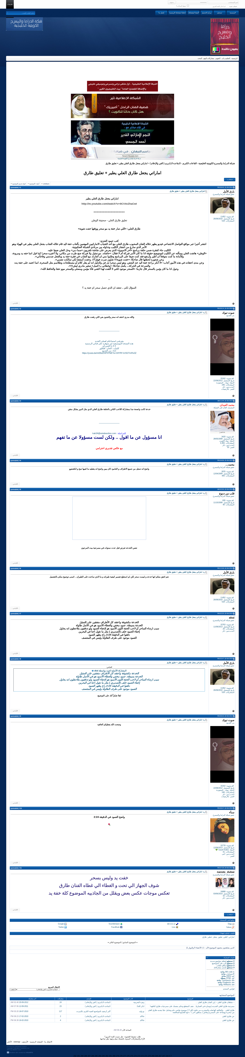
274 (135, 1056)
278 (121, 1056)
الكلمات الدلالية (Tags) (227, 933)
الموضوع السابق (129, 942)
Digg (230, 924)
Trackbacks (226, 980)
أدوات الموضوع (34, 184)
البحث (200, 58)
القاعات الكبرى (189, 163)
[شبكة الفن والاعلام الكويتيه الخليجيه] (122, 117)
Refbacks (227, 985)
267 (160, 1056)
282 (106, 1056)
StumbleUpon (114, 924)
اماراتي (231, 937)
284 (99, 1056)
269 (152, 1056)
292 (74, 1056)
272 (142, 1056)
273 (138, 1056)
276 (128, 1056)
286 (92, 1056)
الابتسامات (230, 974)
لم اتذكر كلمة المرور (219, 6)
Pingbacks (227, 982)
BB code (228, 972)
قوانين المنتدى (228, 989)
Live (173, 927)
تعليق (220, 937)
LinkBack (46, 184)
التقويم (218, 58)
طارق (204, 937)
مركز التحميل (206, 13)
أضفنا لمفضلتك (193, 13)
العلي (225, 937)
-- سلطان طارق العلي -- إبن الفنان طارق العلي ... (215, 1002)
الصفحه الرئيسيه (36, 1042)
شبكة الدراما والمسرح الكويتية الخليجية (216, 163)
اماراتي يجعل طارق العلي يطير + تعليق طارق (122, 172)
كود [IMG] (230, 976)
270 (149, 1056)
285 (96, 1056)
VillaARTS (29, 1052)
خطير (210, 937)
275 (131, 1056)
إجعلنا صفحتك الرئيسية (177, 13)
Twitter (61, 927)
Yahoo (228, 927)
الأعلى (9, 1042)
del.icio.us (171, 924)
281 (110, 1056)
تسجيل (219, 13)
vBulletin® (18, 1046)
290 (82, 1056)
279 (117, 1056)
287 (89, 1056)
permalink (14, 187)
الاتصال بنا (48, 1042)
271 (145, 1056)
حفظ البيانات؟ (181, 6)
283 (103, 1056)
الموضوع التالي (115, 942)
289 (85, 1056)
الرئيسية (233, 13)
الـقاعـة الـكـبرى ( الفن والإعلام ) (165, 163)
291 (78, 1056)
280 (113, 1056)
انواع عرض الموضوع (19, 184)
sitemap (16, 1042)
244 (167, 1056)
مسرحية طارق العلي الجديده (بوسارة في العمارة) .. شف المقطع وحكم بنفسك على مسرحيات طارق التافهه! (192, 1006)
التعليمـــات (226, 58)
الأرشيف (25, 1042)
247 (163, 1056)
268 (156, 1056)
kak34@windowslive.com (104, 433)
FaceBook (115, 927)
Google (61, 924)
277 (124, 1056)
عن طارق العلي (228, 1016)
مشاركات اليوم (208, 58)
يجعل (215, 937)
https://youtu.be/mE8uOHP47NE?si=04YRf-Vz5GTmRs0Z (109, 353)
